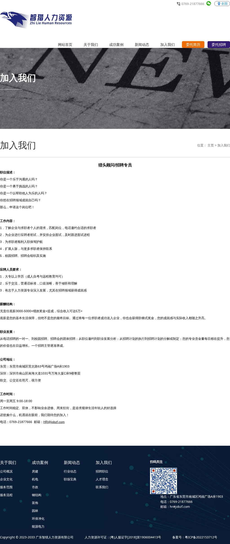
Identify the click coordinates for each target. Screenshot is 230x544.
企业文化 (6, 479)
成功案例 (40, 462)
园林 (35, 510)
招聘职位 (102, 471)
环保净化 (38, 518)
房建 (35, 471)
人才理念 (102, 479)
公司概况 (6, 471)
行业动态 (70, 471)
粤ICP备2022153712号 (201, 537)
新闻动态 (72, 462)
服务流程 (6, 495)
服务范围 (6, 487)
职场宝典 (70, 479)
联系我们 (102, 487)
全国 (224, 3)
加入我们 (223, 145)
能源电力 (38, 526)
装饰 (35, 503)
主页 (211, 145)
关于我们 (8, 462)
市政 (35, 487)
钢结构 (36, 495)
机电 (35, 479)
